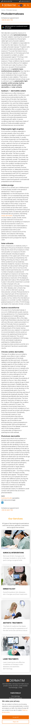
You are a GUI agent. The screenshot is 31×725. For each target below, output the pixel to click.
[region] (15, 712)
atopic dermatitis (6, 215)
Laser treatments (10, 659)
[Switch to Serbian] (19, 5)
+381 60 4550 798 (7, 1)
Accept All (15, 717)
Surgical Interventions (13, 552)
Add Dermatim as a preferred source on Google (16, 27)
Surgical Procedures (15, 698)
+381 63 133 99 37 (25, 1)
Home (3, 10)
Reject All (15, 721)
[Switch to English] (21, 5)
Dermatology (9, 589)
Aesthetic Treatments (12, 623)
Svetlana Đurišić (6, 498)
